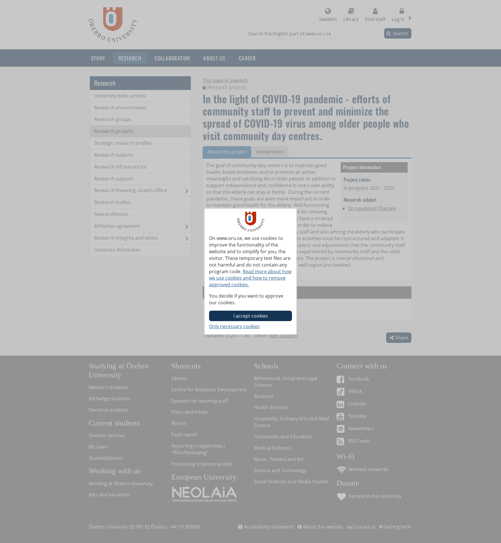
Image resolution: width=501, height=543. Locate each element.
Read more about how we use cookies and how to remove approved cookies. (250, 278)
